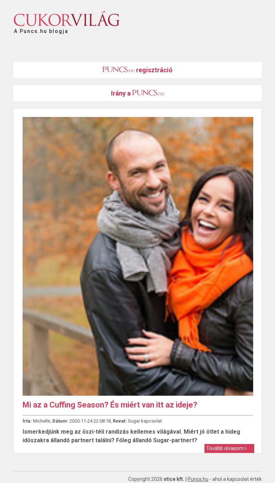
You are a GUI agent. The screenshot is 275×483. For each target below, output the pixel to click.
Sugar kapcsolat (145, 421)
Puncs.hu (198, 479)
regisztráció (154, 70)
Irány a (121, 93)
